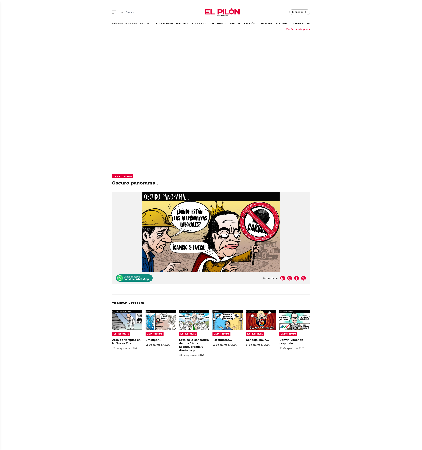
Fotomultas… (222, 339)
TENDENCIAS (301, 23)
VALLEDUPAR (164, 23)
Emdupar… (153, 339)
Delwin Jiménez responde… (291, 341)
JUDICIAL (235, 23)
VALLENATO (218, 23)
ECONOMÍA (199, 23)
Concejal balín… (257, 339)
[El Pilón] (222, 12)
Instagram (289, 278)
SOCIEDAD (282, 23)
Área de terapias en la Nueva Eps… (126, 341)
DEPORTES (266, 23)
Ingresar (297, 12)
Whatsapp (282, 278)
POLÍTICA (182, 23)
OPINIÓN (249, 23)
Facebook (296, 278)
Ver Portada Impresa (298, 29)
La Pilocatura (121, 333)
